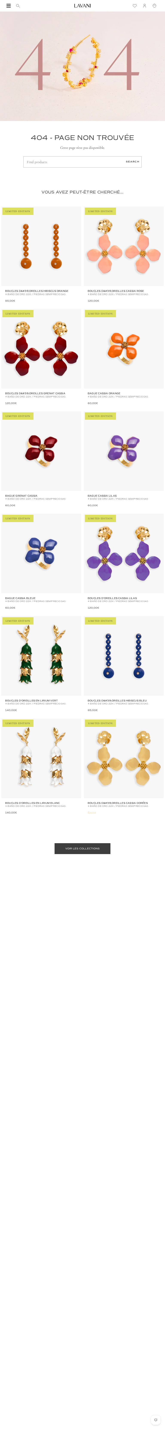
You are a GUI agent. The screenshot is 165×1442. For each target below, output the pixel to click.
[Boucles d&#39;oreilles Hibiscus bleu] (124, 656)
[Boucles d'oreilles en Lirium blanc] (41, 758)
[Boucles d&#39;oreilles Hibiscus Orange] (41, 246)
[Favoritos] (136, 5)
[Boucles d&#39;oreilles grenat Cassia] (41, 348)
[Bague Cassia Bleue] (41, 553)
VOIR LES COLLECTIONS (82, 848)
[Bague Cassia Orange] (124, 348)
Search (132, 161)
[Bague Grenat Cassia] (41, 451)
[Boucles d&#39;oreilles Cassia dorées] (124, 758)
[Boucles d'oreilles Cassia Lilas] (124, 553)
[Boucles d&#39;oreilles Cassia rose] (124, 246)
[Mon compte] (146, 5)
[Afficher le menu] (8, 5)
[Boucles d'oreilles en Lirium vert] (41, 656)
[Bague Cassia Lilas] (124, 451)
